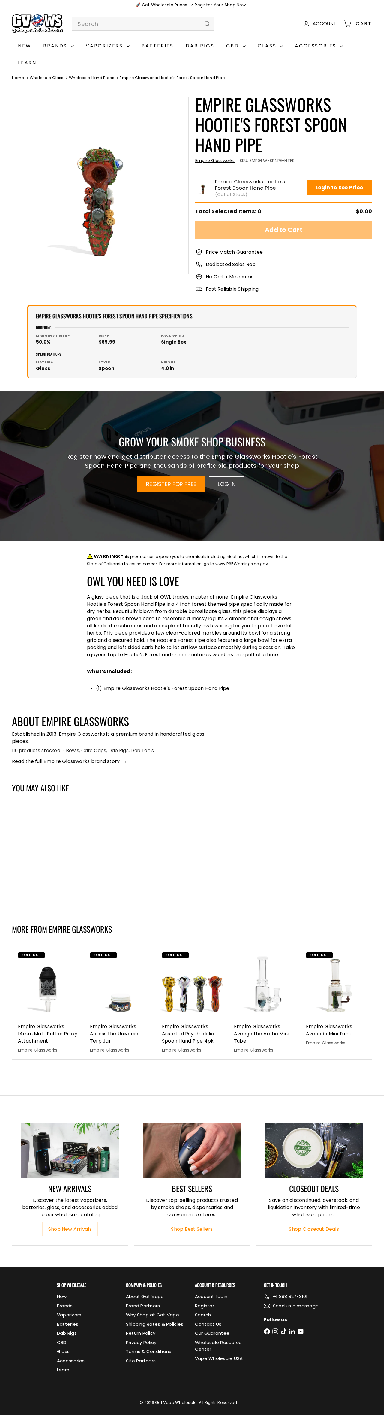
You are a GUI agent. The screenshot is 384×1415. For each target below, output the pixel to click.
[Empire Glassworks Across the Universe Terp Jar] (120, 1002)
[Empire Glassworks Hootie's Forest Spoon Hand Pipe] (42, 855)
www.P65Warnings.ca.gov (241, 564)
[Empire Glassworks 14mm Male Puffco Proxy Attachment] (48, 1002)
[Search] (207, 24)
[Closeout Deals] (314, 1150)
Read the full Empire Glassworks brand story (69, 761)
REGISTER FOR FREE (171, 484)
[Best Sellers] (192, 1150)
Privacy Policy (141, 1342)
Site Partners (141, 1361)
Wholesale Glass (47, 78)
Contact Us (208, 1324)
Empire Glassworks (80, 929)
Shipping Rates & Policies (154, 1324)
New (24, 45)
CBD (233, 45)
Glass (268, 45)
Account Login (211, 1296)
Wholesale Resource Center (218, 1345)
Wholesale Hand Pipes (92, 78)
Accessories (316, 45)
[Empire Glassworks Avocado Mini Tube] (336, 999)
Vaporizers (105, 45)
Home (18, 78)
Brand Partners (143, 1306)
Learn (27, 62)
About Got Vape (145, 1296)
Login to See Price (339, 187)
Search (203, 1315)
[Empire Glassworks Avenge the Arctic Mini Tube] (264, 1002)
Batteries (158, 45)
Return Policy (140, 1333)
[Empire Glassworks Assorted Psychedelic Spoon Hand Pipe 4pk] (192, 1002)
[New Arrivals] (70, 1150)
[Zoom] (100, 185)
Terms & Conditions (148, 1351)
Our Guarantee (212, 1333)
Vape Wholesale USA (219, 1358)
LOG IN (226, 484)
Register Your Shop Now (220, 5)
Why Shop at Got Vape (152, 1315)
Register (204, 1306)
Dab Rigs (200, 45)
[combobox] (143, 24)
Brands (56, 45)
